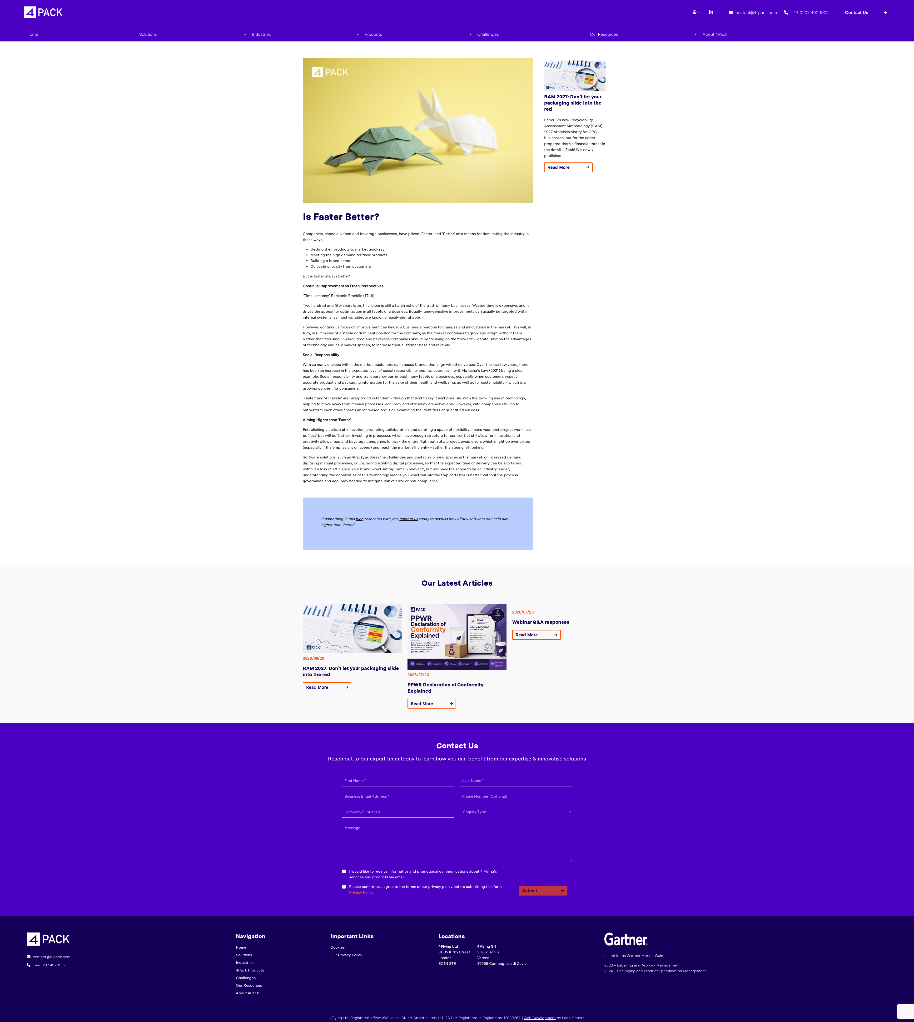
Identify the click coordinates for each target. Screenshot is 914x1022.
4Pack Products (250, 970)
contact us (408, 519)
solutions (328, 457)
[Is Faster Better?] (48, 938)
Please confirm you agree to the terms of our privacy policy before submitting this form (425, 889)
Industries (261, 34)
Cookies (337, 947)
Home (32, 34)
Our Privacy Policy (346, 955)
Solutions (148, 34)
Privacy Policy (361, 892)
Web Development (540, 1018)
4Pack (357, 457)
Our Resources (604, 34)
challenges (396, 457)
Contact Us (856, 12)
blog (359, 519)
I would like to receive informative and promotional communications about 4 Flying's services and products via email (423, 874)
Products (373, 34)
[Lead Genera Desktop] (43, 12)
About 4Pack (715, 34)
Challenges (488, 34)
